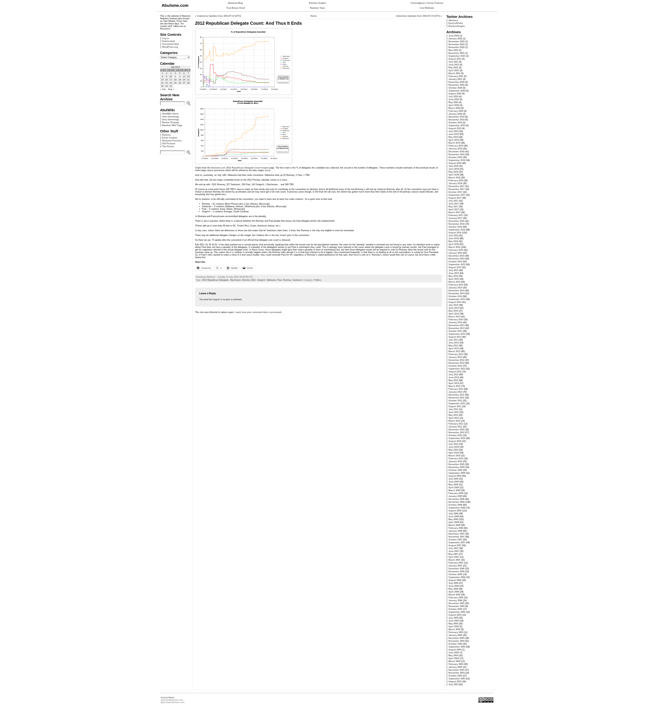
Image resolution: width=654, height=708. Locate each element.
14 (188, 76)
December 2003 (456, 670)
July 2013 (453, 339)
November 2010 (456, 432)
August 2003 (454, 681)
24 (171, 83)
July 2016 (453, 235)
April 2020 (453, 105)
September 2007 (456, 542)
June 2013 (453, 342)
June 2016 (453, 238)
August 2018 (454, 163)
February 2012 (455, 389)
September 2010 (456, 438)
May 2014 (453, 311)
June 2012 (453, 377)
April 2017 (453, 209)
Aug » (171, 89)
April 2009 (453, 487)
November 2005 (456, 606)
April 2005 (453, 626)
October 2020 (455, 88)
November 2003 (456, 673)
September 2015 (456, 264)
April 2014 (453, 313)
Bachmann (235, 280)
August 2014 (454, 302)
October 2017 (455, 192)
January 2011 (455, 426)
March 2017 (454, 212)
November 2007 (456, 536)
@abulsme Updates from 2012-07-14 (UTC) (219, 16)
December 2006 (456, 568)
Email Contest (169, 137)
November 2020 (456, 85)
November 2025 (456, 41)
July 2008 (453, 513)
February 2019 (455, 145)
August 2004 (454, 649)
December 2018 (456, 151)
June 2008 (453, 516)
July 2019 (453, 131)
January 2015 (455, 287)
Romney (287, 280)
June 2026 (453, 35)
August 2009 (454, 476)
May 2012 (453, 380)
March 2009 (454, 490)
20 (184, 80)
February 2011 (455, 423)
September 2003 (456, 678)
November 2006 (456, 571)
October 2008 (455, 505)
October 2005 (455, 609)
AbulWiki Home (170, 113)
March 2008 (454, 525)
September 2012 (456, 368)
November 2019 (456, 119)
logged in (217, 299)
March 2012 (454, 386)
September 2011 (456, 403)
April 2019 (453, 140)
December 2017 (456, 186)
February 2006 (455, 597)
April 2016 (453, 244)
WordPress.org (170, 47)
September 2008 (456, 507)
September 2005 (456, 612)
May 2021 (453, 67)
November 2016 (456, 224)
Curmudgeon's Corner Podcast (427, 3)
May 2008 (453, 519)
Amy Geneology (170, 119)
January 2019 (455, 148)
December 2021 (456, 53)
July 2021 (453, 61)
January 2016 (455, 253)
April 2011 (453, 418)
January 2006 (455, 600)
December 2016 (456, 221)
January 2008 (455, 531)
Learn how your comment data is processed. (258, 312)
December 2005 (456, 603)
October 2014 (455, 296)
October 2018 (455, 157)
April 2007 (453, 557)
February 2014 (455, 319)
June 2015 (453, 273)
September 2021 (456, 56)
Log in (165, 38)
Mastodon (165, 28)
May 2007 (453, 554)
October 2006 (455, 574)
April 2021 (453, 70)
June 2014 (453, 308)
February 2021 (455, 76)
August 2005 (454, 615)
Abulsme (453, 20)
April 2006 (453, 591)
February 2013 (455, 354)
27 (184, 83)
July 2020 (453, 96)
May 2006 (453, 589)
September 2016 (456, 229)
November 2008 (456, 502)
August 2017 (454, 198)
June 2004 (453, 652)
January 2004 (455, 667)
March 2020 (454, 108)
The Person (168, 146)
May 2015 (453, 276)
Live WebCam (427, 8)
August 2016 (454, 232)
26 (180, 83)
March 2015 (454, 282)
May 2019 (453, 137)
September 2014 (456, 299)
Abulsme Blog (235, 3)
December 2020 (456, 82)
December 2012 (456, 360)
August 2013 (454, 337)
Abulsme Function (172, 140)
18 (175, 80)
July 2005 (453, 618)
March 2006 (454, 594)
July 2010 (453, 444)
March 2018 (454, 177)
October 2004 (455, 644)
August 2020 (454, 93)
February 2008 (455, 528)
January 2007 (455, 565)
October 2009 (455, 470)
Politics (317, 280)
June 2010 (453, 447)
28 (188, 83)
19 (180, 80)
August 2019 (454, 128)
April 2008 (453, 522)
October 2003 (455, 675)
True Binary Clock (235, 8)
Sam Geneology (170, 116)
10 (171, 76)
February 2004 (455, 664)
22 (162, 83)
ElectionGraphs (456, 26)
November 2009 (456, 467)
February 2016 (455, 250)
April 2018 (453, 174)
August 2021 (454, 59)
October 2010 (455, 435)
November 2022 (456, 47)
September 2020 (456, 90)
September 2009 (456, 473)
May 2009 (453, 484)
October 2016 (455, 227)
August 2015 (454, 267)
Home (313, 16)
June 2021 (453, 64)
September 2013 (456, 334)
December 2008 (456, 499)
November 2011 (456, 397)
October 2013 (455, 331)
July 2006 (453, 583)
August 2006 (454, 580)
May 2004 (453, 655)
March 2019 (454, 143)
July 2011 (453, 409)
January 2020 (455, 114)
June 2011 (453, 412)
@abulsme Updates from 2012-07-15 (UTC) (418, 16)
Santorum (297, 280)
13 (184, 76)
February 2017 (455, 215)
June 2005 (453, 620)
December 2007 (456, 534)
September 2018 (456, 160)
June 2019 (453, 134)
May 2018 (453, 172)
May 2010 (453, 450)
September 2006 (456, 577)
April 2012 (453, 383)
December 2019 (456, 117)
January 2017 (455, 218)
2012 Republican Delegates (215, 280)
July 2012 (453, 374)
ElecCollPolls (455, 23)
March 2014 (454, 316)
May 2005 (453, 623)
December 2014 (456, 290)
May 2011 (453, 415)
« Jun (163, 89)
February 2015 (455, 284)
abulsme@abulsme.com (172, 700)
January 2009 (455, 496)
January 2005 (455, 635)
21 (188, 80)
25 (175, 83)
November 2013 (456, 328)
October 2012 (455, 366)
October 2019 (455, 122)
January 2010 (455, 461)
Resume (166, 135)
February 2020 (455, 111)
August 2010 (454, 441)
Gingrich (261, 280)
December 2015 (456, 256)
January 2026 (455, 38)
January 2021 (455, 79)
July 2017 (453, 200)
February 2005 (455, 632)
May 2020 (453, 102)
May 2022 (453, 50)
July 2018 (453, 166)
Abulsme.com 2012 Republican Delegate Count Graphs (240, 167)
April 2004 (453, 658)
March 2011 (454, 421)
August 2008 (454, 510)
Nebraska (271, 280)
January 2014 (455, 322)
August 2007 (454, 545)
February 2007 (455, 562)
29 (162, 86)
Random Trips (317, 8)
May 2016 (453, 241)
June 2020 (453, 99)
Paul (279, 280)
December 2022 (456, 44)
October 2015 (455, 261)
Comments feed (170, 44)
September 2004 (456, 646)
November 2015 (456, 258)
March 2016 (454, 247)
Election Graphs (317, 3)
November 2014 (456, 293)
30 (166, 86)
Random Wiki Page (172, 125)
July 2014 (453, 305)
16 (166, 80)
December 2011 (456, 395)
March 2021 (454, 73)
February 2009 (455, 493)
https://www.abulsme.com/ (172, 702)
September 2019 (456, 125)
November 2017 (456, 189)
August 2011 (454, 406)
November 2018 (456, 154)
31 (171, 86)
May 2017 (453, 206)
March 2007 (454, 560)
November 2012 (456, 363)
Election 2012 (249, 280)
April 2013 (453, 348)
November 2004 (456, 641)
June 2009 (453, 481)
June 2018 (453, 169)
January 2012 (455, 392)
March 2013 (454, 351)
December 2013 (456, 325)
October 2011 (455, 400)
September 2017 (456, 195)
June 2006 (453, 586)
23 (166, 83)
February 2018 (455, 180)
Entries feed (168, 41)
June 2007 (453, 551)
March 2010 (454, 455)
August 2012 (454, 371)
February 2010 (455, 458)
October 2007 (455, 539)
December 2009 (456, 464)
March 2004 (454, 661)
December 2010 (456, 429)
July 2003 (453, 684)
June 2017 (453, 203)
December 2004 (456, 638)
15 (162, 80)
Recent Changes (170, 122)
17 (171, 80)
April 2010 (453, 452)
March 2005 (454, 629)
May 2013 (453, 345)
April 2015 (453, 279)
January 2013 (455, 357)
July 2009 (453, 479)
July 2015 (453, 270)
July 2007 (453, 548)
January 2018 (455, 183)
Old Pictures (168, 143)
